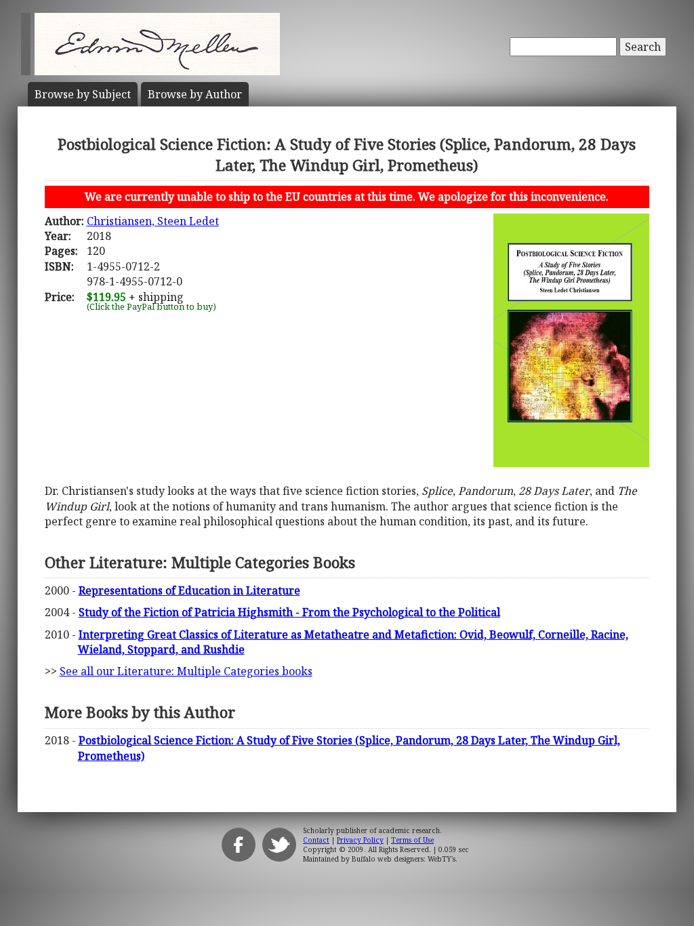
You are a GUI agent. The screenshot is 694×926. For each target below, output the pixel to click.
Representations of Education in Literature (189, 590)
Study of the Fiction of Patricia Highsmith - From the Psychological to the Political (289, 612)
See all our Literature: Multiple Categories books (186, 671)
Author (195, 94)
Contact (316, 840)
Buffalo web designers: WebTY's (403, 859)
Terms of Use (412, 840)
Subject (83, 94)
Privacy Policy (360, 840)
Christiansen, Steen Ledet (153, 221)
